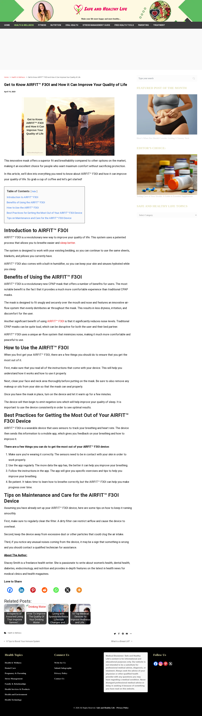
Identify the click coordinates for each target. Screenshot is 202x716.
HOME (7, 25)
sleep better (67, 242)
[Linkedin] (21, 589)
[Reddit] (44, 589)
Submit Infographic (63, 668)
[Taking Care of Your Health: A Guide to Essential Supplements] (167, 174)
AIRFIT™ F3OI (55, 321)
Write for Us (60, 663)
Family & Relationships (15, 684)
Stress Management (14, 679)
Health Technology (13, 700)
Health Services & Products (17, 689)
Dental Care (10, 668)
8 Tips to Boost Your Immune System (23, 641)
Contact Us (59, 679)
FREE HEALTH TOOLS (124, 25)
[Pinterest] (32, 589)
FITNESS (42, 25)
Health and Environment (16, 694)
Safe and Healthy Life (105, 708)
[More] (79, 589)
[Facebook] (9, 589)
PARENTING (143, 25)
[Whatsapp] (56, 589)
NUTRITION (55, 25)
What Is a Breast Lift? (120, 641)
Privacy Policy (60, 673)
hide (34, 191)
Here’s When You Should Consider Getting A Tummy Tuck (163, 138)
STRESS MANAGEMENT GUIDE (96, 25)
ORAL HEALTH (71, 25)
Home (6, 77)
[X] (67, 589)
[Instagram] (160, 664)
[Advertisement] (101, 49)
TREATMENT (159, 25)
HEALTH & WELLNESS (24, 25)
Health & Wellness (18, 77)
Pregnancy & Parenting (15, 673)
